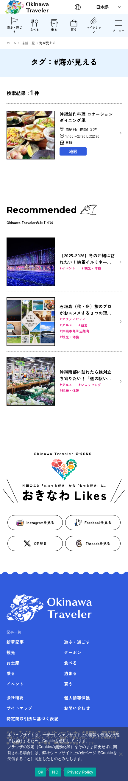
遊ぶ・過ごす (14, 29)
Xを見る (40, 543)
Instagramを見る (40, 522)
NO (55, 772)
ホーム (11, 42)
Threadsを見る (97, 543)
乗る (54, 29)
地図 (73, 151)
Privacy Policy (80, 772)
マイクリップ (93, 29)
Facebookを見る (98, 522)
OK (40, 772)
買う (74, 29)
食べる (34, 29)
